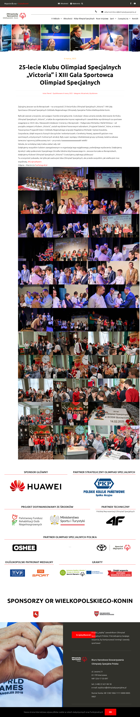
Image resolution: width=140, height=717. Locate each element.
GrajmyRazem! (23, 3)
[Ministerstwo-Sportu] (67, 516)
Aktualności (85, 93)
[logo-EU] (81, 570)
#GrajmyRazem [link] (35, 161)
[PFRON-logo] (27, 515)
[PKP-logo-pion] (104, 478)
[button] (82, 3)
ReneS (49, 93)
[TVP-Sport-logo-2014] (40, 570)
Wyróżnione (93, 93)
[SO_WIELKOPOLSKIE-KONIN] (14, 12)
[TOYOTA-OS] (113, 545)
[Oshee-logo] (24, 545)
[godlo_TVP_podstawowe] (17, 570)
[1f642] (70, 547)
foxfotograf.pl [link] (41, 165)
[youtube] (135, 3)
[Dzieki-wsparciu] (120, 570)
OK (110, 712)
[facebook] (131, 3)
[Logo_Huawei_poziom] (36, 478)
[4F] (115, 516)
